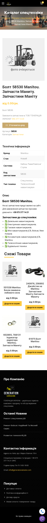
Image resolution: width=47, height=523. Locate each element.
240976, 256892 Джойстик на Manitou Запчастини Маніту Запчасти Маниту (35, 290)
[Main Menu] (3, 3)
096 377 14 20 (18, 119)
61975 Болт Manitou (35, 340)
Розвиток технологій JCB (15, 435)
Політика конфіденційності (17, 493)
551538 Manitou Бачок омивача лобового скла (12, 290)
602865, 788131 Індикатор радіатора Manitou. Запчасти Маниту (12, 340)
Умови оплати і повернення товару (20, 501)
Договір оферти (12, 497)
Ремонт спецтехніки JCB (15, 418)
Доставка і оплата (13, 488)
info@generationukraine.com (20, 470)
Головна (6, 18)
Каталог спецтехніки (22, 18)
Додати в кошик (12, 303)
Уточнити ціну (17, 125)
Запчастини (39, 18)
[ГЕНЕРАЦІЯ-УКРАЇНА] (9, 3)
